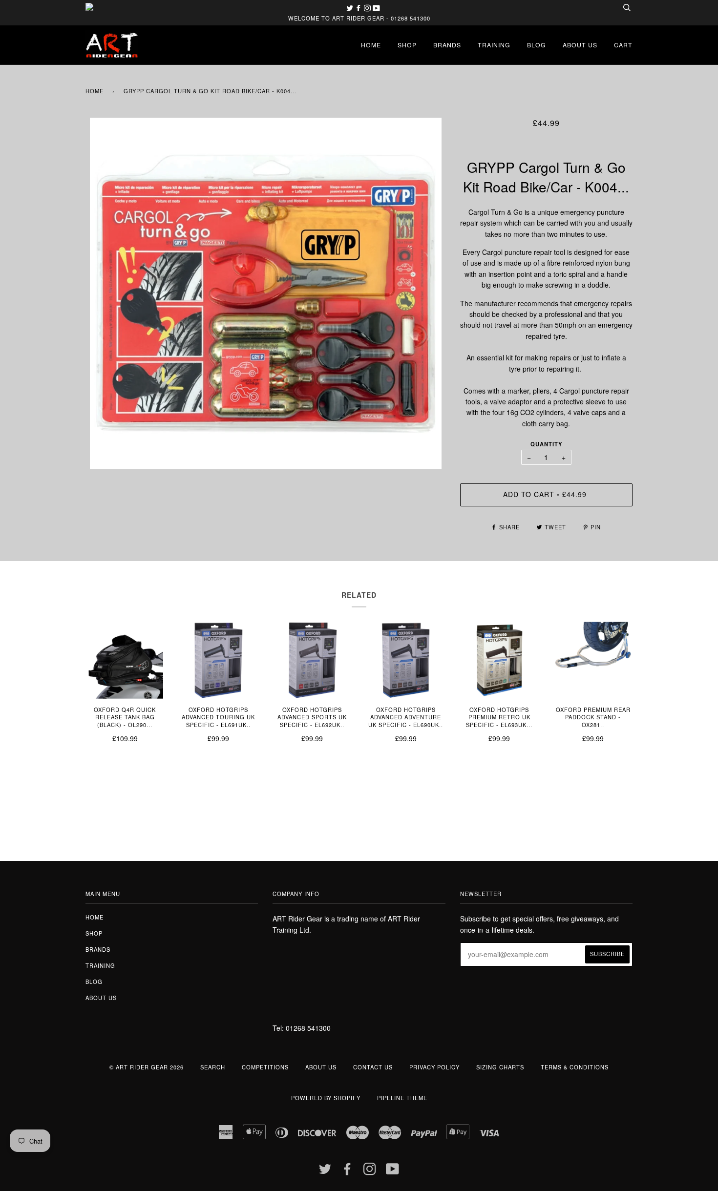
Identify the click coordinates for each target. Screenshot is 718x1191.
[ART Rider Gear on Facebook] (359, 8)
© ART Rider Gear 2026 (146, 1067)
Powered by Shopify (325, 1098)
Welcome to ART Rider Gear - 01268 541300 (359, 18)
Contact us (373, 1067)
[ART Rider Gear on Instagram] (368, 8)
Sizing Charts (500, 1067)
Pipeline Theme (402, 1098)
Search (212, 1067)
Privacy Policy (434, 1067)
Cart (623, 45)
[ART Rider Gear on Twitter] (350, 8)
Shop (407, 45)
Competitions (265, 1067)
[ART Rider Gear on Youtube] (376, 8)
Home (371, 45)
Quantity (546, 444)
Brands (447, 45)
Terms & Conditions (575, 1067)
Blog (536, 45)
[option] (265, 293)
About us (580, 45)
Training (494, 45)
